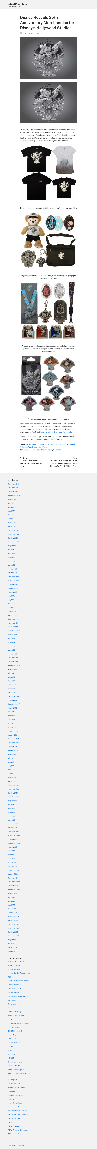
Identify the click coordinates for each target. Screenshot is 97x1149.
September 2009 (14, 843)
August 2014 (12, 634)
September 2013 (14, 665)
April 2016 (11, 561)
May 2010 (11, 812)
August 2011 (12, 754)
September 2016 (14, 542)
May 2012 (11, 719)
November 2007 (14, 928)
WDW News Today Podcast (18, 1115)
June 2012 (11, 716)
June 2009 (11, 855)
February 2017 (13, 523)
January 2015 (12, 615)
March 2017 (12, 519)
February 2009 (13, 870)
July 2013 (11, 673)
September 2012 (14, 704)
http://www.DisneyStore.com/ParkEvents (56, 432)
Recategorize (13, 1080)
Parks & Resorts (14, 1066)
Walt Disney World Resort (38, 447)
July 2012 (11, 712)
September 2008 (14, 889)
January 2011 (12, 781)
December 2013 (13, 658)
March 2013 (12, 685)
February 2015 (13, 611)
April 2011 (11, 770)
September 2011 (14, 750)
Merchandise (56, 444)
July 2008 (11, 897)
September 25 (13, 951)
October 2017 (13, 492)
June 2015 (11, 596)
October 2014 (13, 627)
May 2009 (11, 859)
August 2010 (12, 801)
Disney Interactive (14, 988)
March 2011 (12, 774)
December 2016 (13, 530)
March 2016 (12, 565)
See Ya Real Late (14, 1084)
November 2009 (14, 835)
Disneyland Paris (14, 1000)
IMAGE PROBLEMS (15, 1031)
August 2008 (12, 893)
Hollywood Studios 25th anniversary (38, 450)
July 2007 (11, 944)
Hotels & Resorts (14, 1027)
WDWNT (26, 33)
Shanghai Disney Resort (17, 1087)
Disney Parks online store (33, 424)
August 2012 (12, 708)
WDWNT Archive (17, 4)
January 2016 (12, 573)
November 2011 (13, 743)
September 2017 (14, 495)
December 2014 (13, 619)
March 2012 (12, 727)
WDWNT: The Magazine (16, 1134)
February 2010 (13, 824)
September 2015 (14, 588)
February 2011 (13, 777)
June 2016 (11, 553)
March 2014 (12, 650)
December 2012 (13, 696)
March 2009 (12, 866)
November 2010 (13, 789)
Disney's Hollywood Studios (39, 444)
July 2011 (11, 758)
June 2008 (11, 901)
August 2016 (12, 546)
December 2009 (14, 832)
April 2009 (12, 862)
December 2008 (14, 878)
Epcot (10, 1019)
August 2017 (12, 499)
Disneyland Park (14, 1004)
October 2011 (12, 747)
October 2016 (13, 538)
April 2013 (11, 681)
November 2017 (13, 488)
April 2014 (11, 646)
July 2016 (11, 550)
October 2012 (13, 700)
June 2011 (11, 762)
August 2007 (12, 940)
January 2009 (13, 874)
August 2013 (12, 669)
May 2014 (11, 642)
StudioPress (19, 1145)
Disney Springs (13, 992)
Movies (10, 1046)
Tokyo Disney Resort (15, 1103)
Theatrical (12, 1099)
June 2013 (11, 677)
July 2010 (11, 804)
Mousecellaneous (14, 1043)
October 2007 (13, 932)
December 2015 (13, 577)
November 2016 (13, 534)
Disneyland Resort (14, 1008)
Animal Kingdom (14, 965)
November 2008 (14, 882)
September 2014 (14, 631)
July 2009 (11, 851)
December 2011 (13, 739)
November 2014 (13, 623)
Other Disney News (15, 1062)
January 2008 (13, 920)
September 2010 (14, 797)
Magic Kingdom (13, 1035)
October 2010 (13, 793)
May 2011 (11, 766)
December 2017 (13, 484)
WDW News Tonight (15, 1118)
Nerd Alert (12, 1054)
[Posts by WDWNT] (21, 33)
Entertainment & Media (16, 1016)
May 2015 (11, 600)
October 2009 (13, 839)
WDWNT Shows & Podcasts (18, 1130)
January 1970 (12, 947)
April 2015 (11, 604)
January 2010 (12, 828)
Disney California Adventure (18, 981)
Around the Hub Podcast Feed (19, 973)
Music (10, 1050)
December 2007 (14, 924)
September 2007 (14, 936)
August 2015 (12, 592)
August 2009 (12, 847)
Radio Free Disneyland (16, 1070)
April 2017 (11, 515)
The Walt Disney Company (17, 1095)
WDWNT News (13, 1126)
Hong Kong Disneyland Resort (19, 1023)
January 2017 (12, 526)
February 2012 (13, 731)
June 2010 (11, 808)
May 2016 (11, 557)
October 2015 (13, 584)
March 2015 (12, 608)
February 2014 (13, 654)
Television (11, 1091)
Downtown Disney (14, 1012)
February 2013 (13, 689)
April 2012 (11, 723)
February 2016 (13, 569)
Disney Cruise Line (14, 985)
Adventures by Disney (16, 961)
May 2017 (11, 511)
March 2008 (12, 913)
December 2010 (13, 785)
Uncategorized (13, 1107)
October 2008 (13, 886)
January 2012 (12, 735)
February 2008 (13, 917)
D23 (9, 977)
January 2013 (12, 692)
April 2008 (12, 909)
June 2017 (11, 507)
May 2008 (11, 905)
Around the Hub (14, 969)
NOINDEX (65, 444)
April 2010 (11, 816)
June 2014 (11, 638)
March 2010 (12, 820)
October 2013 (13, 662)
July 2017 (11, 503)
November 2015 (13, 580)
